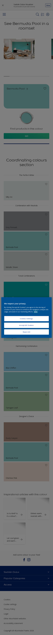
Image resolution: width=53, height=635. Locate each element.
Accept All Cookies (26, 325)
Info (35, 311)
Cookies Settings (26, 319)
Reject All (26, 332)
